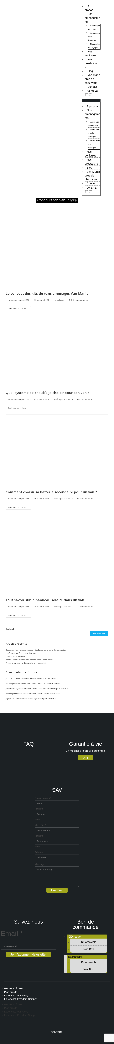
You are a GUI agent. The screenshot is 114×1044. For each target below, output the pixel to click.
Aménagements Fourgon (93, 133)
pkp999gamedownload (15, 683)
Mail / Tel (40, 825)
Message (39, 864)
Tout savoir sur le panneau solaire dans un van (45, 600)
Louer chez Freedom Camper (20, 999)
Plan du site (10, 992)
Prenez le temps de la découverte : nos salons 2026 (26, 663)
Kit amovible (88, 942)
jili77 (7, 678)
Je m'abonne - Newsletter (28, 954)
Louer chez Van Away (16, 995)
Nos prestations (91, 63)
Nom (37, 819)
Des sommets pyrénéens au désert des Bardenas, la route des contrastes (36, 650)
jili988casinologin (13, 688)
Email (12, 933)
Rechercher (11, 629)
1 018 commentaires (78, 300)
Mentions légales (13, 988)
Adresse (39, 852)
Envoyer (57, 890)
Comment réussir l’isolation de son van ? (44, 683)
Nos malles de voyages (94, 46)
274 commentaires (84, 606)
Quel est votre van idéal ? (16, 656)
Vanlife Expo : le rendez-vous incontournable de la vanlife (29, 659)
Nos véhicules (90, 53)
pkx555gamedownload (15, 693)
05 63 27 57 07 (91, 92)
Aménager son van (62, 399)
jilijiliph (8, 698)
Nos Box (88, 949)
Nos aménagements (92, 17)
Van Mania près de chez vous (93, 78)
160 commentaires (84, 399)
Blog (89, 167)
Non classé (59, 300)
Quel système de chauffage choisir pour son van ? (47, 392)
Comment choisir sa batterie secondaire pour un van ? (51, 492)
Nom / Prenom (43, 798)
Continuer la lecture (19, 308)
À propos (89, 8)
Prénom (39, 808)
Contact (91, 183)
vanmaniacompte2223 (18, 300)
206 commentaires (84, 498)
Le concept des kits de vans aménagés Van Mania (47, 293)
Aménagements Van (94, 27)
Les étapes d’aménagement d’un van (21, 653)
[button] (91, 100)
